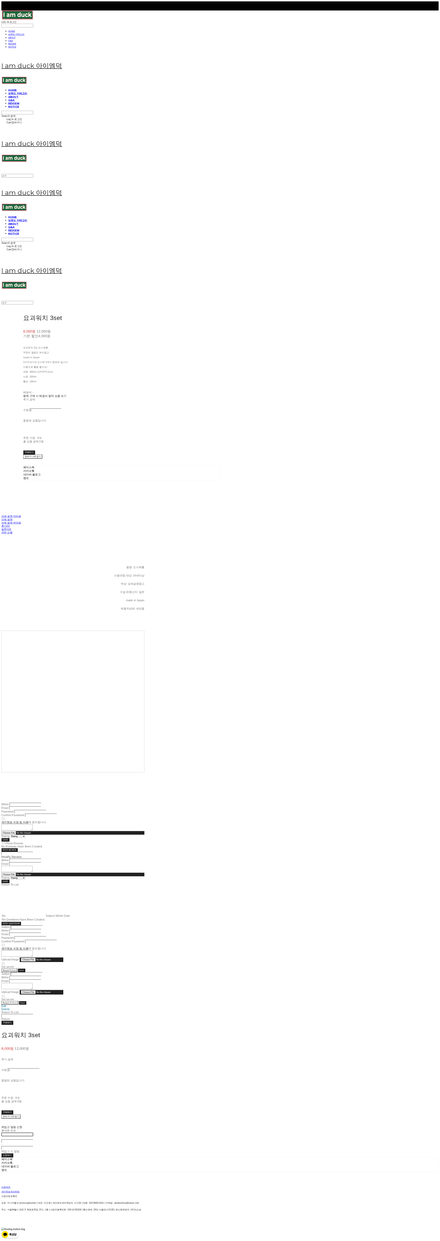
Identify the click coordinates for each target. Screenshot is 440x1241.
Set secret (7, 966)
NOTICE (12, 46)
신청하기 (7, 1155)
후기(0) (5, 526)
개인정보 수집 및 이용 (15, 822)
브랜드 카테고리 (16, 34)
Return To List (9, 970)
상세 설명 (7, 519)
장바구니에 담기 (11, 1116)
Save (21, 970)
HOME (11, 31)
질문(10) (6, 529)
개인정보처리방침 (10, 1191)
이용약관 (5, 1187)
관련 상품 (7, 532)
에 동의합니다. (24, 822)
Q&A (10, 40)
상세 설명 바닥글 (11, 522)
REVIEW (12, 43)
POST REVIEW (9, 850)
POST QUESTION (11, 923)
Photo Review (14, 843)
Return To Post (10, 1003)
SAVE (5, 839)
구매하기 (7, 1022)
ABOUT (11, 37)
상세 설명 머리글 (11, 516)
